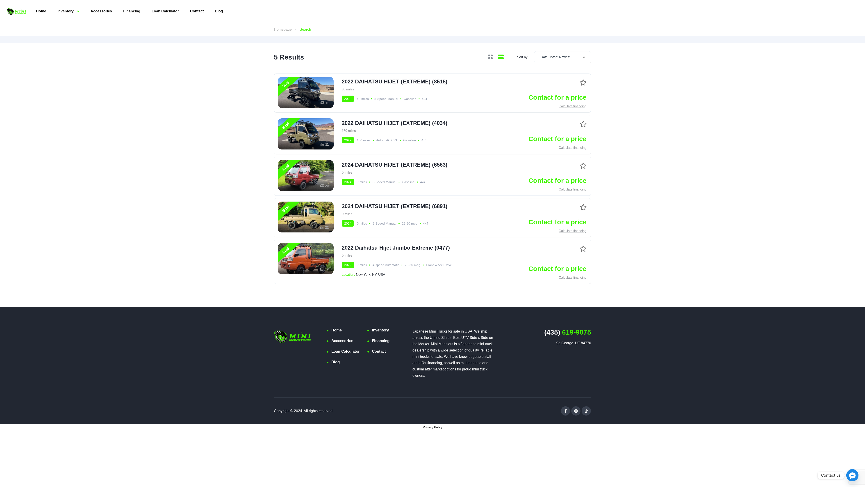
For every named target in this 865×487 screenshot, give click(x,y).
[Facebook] (565, 411)
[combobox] (562, 57)
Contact (197, 11)
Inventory (65, 11)
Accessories (101, 11)
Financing (131, 11)
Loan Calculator (165, 11)
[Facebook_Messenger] (852, 475)
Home (41, 11)
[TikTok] (586, 411)
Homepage (283, 29)
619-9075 (567, 332)
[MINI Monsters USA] (17, 11)
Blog (219, 11)
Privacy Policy (432, 427)
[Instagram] (575, 411)
